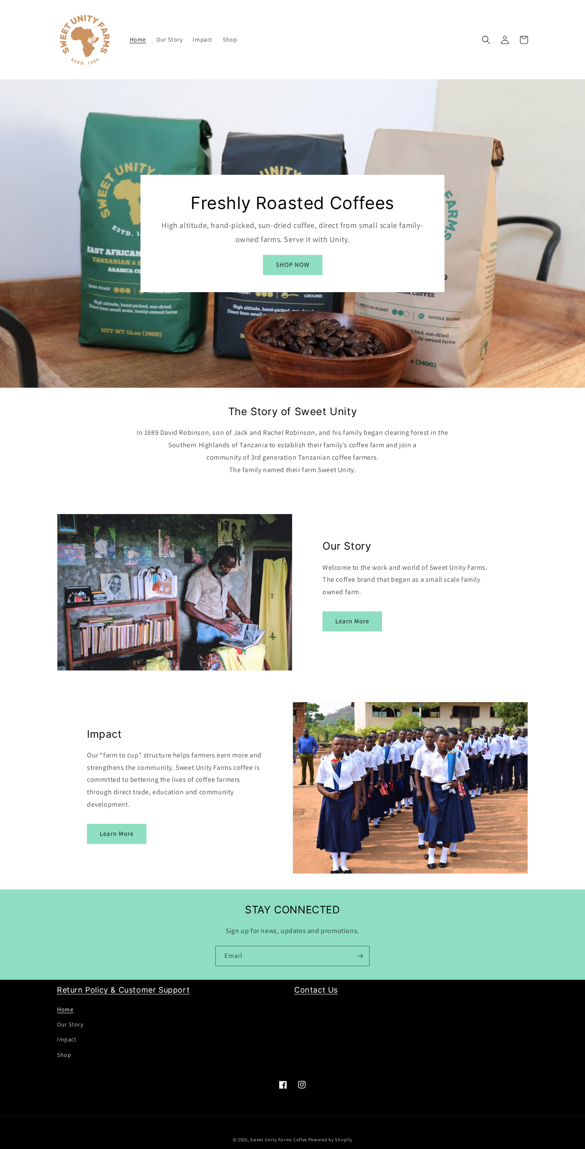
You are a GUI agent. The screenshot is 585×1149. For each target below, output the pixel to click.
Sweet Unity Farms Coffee (278, 1140)
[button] (486, 39)
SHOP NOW (293, 264)
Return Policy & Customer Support (123, 989)
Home (65, 1009)
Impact (67, 1039)
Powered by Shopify (330, 1140)
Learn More (352, 621)
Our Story (70, 1024)
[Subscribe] (359, 956)
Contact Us (316, 989)
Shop (64, 1055)
